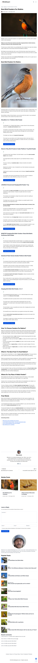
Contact (7, 654)
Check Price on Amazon (9, 144)
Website (27, 525)
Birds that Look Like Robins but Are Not (11, 420)
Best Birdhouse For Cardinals (8, 424)
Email (15, 525)
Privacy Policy (17, 654)
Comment (4, 512)
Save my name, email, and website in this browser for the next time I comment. (16, 528)
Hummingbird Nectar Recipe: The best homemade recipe (14, 421)
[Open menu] (36, 2)
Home (2, 6)
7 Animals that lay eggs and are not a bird (17, 636)
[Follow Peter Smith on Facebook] (18, 464)
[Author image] (1, 11)
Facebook (26, 654)
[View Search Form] (33, 2)
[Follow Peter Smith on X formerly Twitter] (20, 464)
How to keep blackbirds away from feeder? (11, 423)
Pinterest (30, 654)
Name (3, 525)
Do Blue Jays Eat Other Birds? (11, 641)
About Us (12, 654)
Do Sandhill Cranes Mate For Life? (30, 470)
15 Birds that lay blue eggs (13, 638)
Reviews (5, 6)
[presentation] (9, 485)
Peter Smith (6, 11)
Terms (22, 654)
